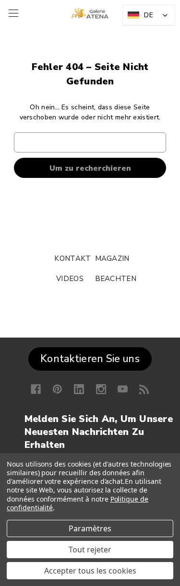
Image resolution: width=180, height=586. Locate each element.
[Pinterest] (57, 389)
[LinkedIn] (79, 389)
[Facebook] (36, 389)
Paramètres (90, 528)
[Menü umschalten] (12, 13)
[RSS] (144, 389)
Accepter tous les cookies (90, 570)
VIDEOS (70, 278)
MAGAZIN (112, 258)
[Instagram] (101, 389)
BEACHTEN (115, 278)
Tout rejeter (90, 549)
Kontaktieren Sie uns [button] (90, 358)
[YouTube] (123, 389)
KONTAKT (72, 258)
